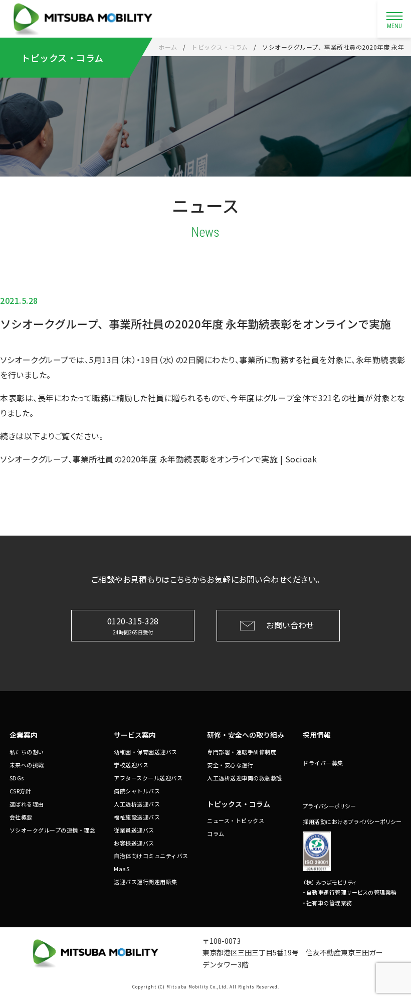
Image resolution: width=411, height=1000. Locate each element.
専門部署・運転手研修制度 (241, 752)
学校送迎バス (131, 765)
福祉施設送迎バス (137, 817)
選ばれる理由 (27, 804)
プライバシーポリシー (329, 806)
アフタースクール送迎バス (148, 778)
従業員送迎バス (134, 830)
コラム (216, 833)
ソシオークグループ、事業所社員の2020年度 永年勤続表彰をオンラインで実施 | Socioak (158, 459)
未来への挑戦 (27, 765)
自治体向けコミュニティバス (151, 856)
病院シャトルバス (137, 791)
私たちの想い (27, 752)
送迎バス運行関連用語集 (145, 882)
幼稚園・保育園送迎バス (145, 752)
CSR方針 (21, 791)
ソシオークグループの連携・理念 (53, 830)
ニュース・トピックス (235, 820)
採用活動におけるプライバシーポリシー (352, 821)
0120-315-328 (132, 625)
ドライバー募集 (323, 763)
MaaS (121, 869)
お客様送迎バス (134, 843)
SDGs (17, 778)
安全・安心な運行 (230, 765)
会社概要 (21, 817)
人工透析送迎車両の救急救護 (244, 778)
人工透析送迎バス (137, 804)
